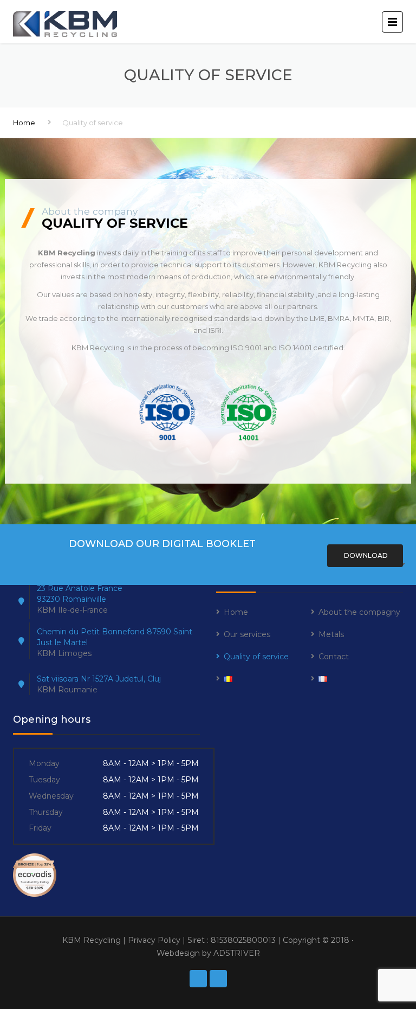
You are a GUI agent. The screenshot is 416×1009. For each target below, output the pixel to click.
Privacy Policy (154, 940)
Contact (333, 656)
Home (24, 122)
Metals (331, 634)
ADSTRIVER (236, 953)
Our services (247, 634)
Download (365, 555)
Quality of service (256, 656)
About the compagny (359, 612)
